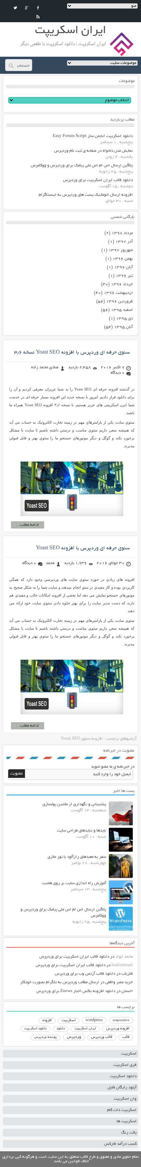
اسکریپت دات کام (122, 1110)
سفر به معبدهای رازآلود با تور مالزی (77, 857)
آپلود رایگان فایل (122, 1087)
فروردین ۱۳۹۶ (119, 301)
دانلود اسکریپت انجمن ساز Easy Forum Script (93, 136)
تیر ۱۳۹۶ (124, 276)
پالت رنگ (129, 1132)
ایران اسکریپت (85, 1029)
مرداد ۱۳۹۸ (122, 233)
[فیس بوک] (38, 7)
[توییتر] (15, 7)
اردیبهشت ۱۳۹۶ (118, 293)
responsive (121, 1020)
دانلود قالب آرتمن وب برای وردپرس (85, 974)
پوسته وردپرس (45, 1037)
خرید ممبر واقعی (119, 982)
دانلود (60, 1029)
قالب (125, 1037)
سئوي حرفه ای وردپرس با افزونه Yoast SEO (83, 548)
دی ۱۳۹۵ (124, 318)
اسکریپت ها (127, 1121)
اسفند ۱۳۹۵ (122, 310)
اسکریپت (69, 1020)
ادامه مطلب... (27, 525)
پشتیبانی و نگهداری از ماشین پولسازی (74, 804)
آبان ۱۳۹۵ (123, 327)
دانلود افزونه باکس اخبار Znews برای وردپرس (75, 991)
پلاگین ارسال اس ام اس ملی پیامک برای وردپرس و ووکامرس (82, 165)
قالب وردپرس (101, 1037)
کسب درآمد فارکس (120, 1144)
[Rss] (38, 16)
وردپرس (74, 1037)
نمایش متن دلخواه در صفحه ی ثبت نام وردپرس (93, 151)
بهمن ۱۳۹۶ (123, 259)
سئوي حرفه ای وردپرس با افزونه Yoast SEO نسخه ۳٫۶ (72, 352)
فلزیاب (127, 974)
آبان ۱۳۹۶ (123, 267)
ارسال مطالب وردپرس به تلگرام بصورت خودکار (59, 982)
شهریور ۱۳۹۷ (120, 250)
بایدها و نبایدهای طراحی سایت (81, 830)
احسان (127, 991)
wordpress (94, 1020)
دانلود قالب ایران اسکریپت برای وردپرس (98, 180)
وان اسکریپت (125, 1099)
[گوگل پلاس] (26, 7)
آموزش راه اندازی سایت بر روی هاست (74, 883)
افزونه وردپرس (117, 1029)
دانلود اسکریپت (35, 1029)
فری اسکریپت (125, 1065)
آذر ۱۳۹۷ (124, 241)
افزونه (47, 1020)
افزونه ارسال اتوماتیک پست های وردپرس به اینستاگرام (86, 195)
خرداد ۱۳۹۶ (122, 284)
